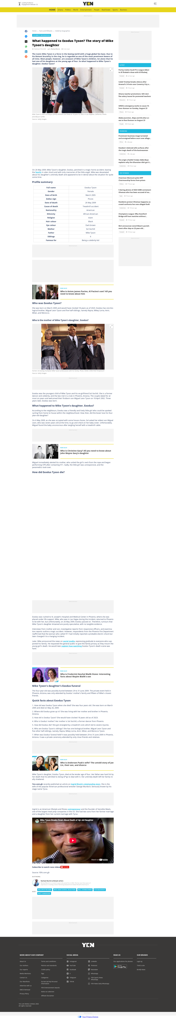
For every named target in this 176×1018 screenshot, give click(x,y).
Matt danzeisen (44, 893)
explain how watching (71, 646)
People (96, 10)
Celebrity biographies (62, 31)
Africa (121, 142)
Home (52, 9)
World (75, 10)
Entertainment (86, 10)
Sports (115, 10)
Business (123, 10)
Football (122, 76)
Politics (68, 10)
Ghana (60, 10)
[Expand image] (111, 70)
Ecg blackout (99, 890)
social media (69, 641)
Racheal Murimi (55, 49)
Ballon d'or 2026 (44, 890)
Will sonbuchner (85, 890)
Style (121, 196)
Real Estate (106, 10)
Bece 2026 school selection (64, 890)
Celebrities (123, 154)
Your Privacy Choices (90, 1017)
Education (122, 100)
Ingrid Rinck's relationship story (85, 784)
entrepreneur (74, 809)
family (38, 172)
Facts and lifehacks (45, 31)
